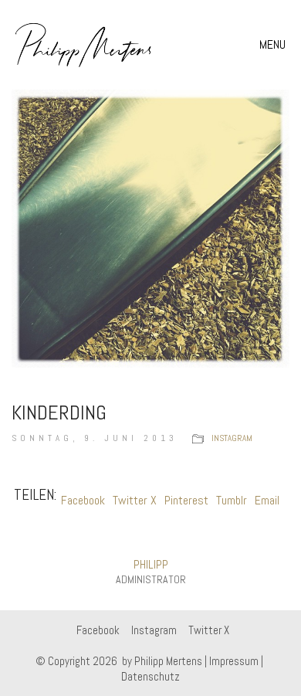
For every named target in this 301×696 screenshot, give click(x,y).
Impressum (234, 661)
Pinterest (186, 500)
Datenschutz (150, 676)
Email (267, 500)
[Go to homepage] (84, 44)
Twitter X (135, 500)
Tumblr (231, 500)
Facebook (83, 500)
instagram (231, 438)
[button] (274, 45)
